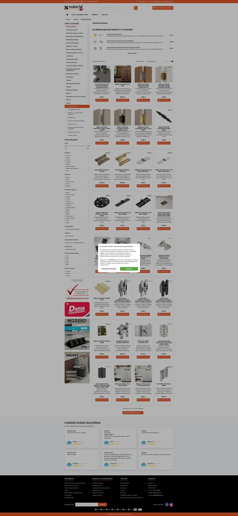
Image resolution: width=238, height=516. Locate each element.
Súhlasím (129, 269)
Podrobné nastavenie (109, 269)
